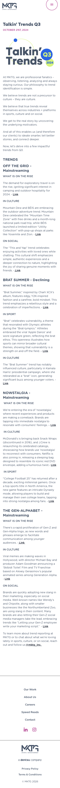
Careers (30, 704)
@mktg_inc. (34, 644)
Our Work (30, 689)
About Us (30, 697)
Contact (30, 719)
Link (15, 194)
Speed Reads (30, 712)
